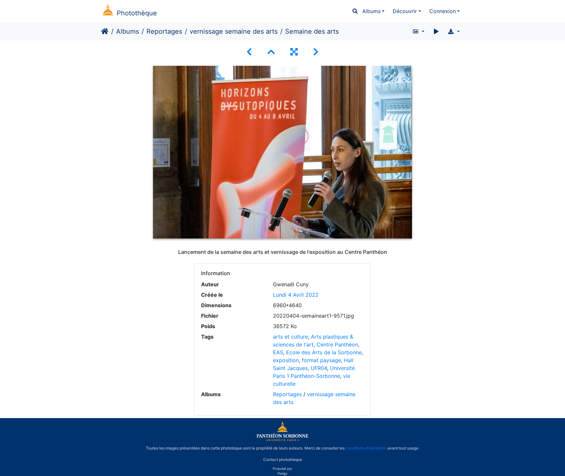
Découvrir (405, 11)
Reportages (164, 31)
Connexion (442, 11)
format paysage (321, 360)
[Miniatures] (271, 52)
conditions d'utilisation (366, 448)
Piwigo (282, 473)
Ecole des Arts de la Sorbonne (324, 352)
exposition (286, 360)
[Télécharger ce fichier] (453, 31)
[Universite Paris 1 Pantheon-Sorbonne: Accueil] (282, 440)
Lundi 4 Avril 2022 (295, 294)
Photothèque (137, 13)
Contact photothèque (282, 459)
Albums (371, 11)
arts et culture (290, 336)
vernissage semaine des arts (234, 31)
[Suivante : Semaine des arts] (315, 52)
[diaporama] (436, 31)
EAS (278, 352)
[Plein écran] (293, 52)
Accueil (105, 31)
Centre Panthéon (337, 344)
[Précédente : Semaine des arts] (249, 52)
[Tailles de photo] (418, 31)
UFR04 (319, 368)
